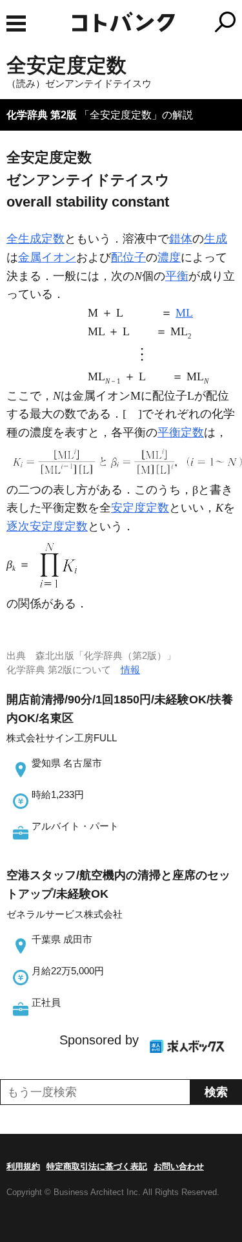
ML (184, 312)
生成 (215, 238)
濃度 (169, 257)
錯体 (180, 238)
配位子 (128, 257)
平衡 (176, 276)
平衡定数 (180, 432)
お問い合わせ (179, 1166)
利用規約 (23, 1166)
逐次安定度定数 (47, 526)
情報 (130, 669)
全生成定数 (35, 238)
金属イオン (47, 257)
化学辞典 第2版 (41, 114)
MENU (16, 23)
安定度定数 (140, 507)
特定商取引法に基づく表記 (96, 1166)
